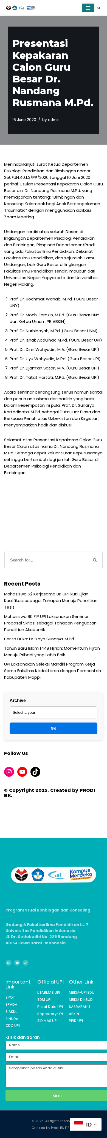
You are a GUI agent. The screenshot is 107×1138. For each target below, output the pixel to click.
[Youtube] (17, 963)
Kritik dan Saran (22, 1037)
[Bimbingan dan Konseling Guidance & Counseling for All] (20, 8)
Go (53, 728)
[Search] (98, 8)
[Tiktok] (25, 963)
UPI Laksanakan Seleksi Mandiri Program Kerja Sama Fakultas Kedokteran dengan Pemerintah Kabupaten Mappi (52, 670)
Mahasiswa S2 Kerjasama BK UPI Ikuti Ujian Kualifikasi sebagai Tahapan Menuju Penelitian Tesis (50, 600)
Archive (18, 700)
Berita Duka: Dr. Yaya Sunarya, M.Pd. (39, 639)
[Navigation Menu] (88, 8)
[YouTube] (22, 772)
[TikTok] (35, 772)
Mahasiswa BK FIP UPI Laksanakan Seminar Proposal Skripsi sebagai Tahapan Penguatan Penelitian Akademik (50, 623)
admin (54, 119)
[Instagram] (9, 772)
